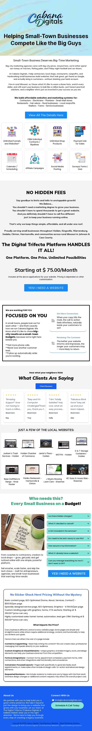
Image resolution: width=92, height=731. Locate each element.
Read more (10, 413)
